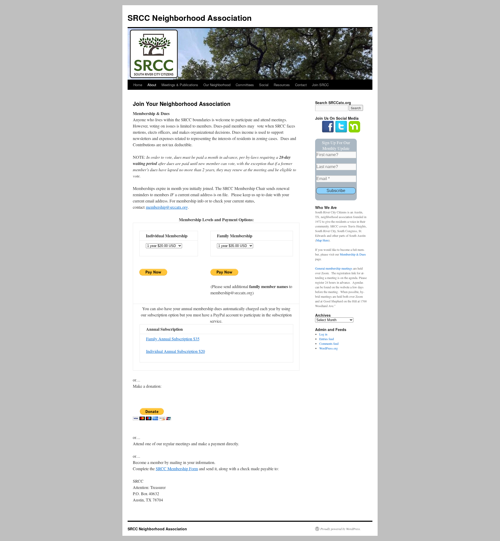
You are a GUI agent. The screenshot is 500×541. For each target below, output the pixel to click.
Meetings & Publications (179, 84)
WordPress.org (328, 348)
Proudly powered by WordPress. (340, 529)
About (151, 84)
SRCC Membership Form (177, 468)
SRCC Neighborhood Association (190, 17)
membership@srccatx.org (167, 207)
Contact (301, 84)
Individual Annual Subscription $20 (175, 351)
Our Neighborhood (216, 84)
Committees (245, 84)
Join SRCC (320, 84)
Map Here (322, 240)
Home (137, 84)
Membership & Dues (353, 254)
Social (263, 84)
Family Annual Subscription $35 (172, 338)
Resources (282, 84)
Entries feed (326, 339)
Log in (323, 334)
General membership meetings (333, 268)
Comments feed (329, 343)
